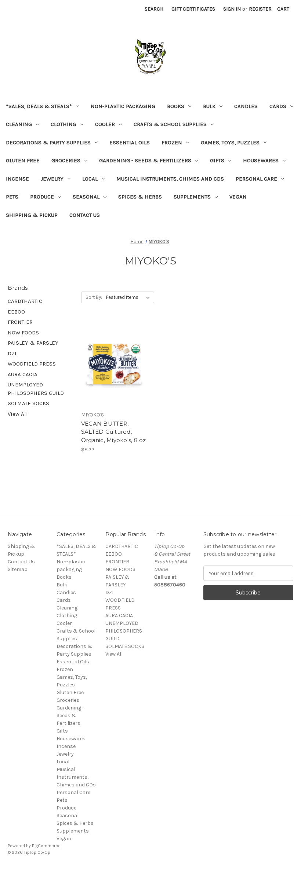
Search (154, 9)
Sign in (232, 9)
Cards (277, 106)
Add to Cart (114, 370)
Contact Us (84, 215)
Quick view (113, 357)
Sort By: (94, 297)
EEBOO (16, 311)
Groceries (65, 160)
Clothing (63, 124)
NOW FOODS (23, 332)
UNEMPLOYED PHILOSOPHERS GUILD (36, 388)
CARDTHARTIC (25, 301)
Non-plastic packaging (123, 106)
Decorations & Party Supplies (48, 142)
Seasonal (86, 196)
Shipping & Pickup (32, 215)
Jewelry (52, 178)
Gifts (217, 160)
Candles (246, 106)
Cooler (105, 124)
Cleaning (19, 124)
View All (18, 414)
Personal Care (256, 178)
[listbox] (129, 297)
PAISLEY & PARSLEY (33, 343)
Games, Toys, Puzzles (230, 142)
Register (260, 9)
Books (175, 106)
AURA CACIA (22, 374)
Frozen (172, 142)
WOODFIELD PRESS (32, 363)
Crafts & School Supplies (170, 124)
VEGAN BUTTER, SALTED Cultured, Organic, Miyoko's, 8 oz (113, 432)
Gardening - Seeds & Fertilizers (145, 160)
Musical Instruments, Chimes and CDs (170, 178)
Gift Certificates (193, 9)
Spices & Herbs (140, 196)
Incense (17, 178)
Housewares (261, 160)
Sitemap (18, 569)
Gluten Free (23, 160)
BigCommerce (46, 845)
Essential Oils (129, 142)
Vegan (238, 196)
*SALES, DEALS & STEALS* (39, 106)
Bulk (209, 106)
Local (90, 178)
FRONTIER (20, 322)
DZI (12, 353)
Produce (42, 196)
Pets (12, 196)
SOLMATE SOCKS (28, 403)
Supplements (192, 196)
